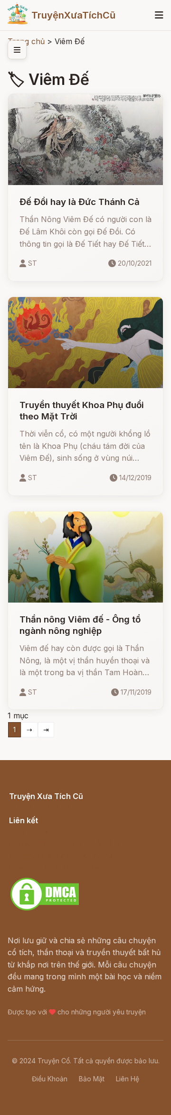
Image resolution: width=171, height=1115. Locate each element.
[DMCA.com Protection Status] (44, 909)
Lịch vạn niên (33, 831)
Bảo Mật (91, 1079)
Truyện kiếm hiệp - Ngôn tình (62, 855)
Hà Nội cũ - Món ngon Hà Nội (63, 843)
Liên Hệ (127, 1079)
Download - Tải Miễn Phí (54, 867)
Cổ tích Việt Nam (39, 806)
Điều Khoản (49, 1079)
